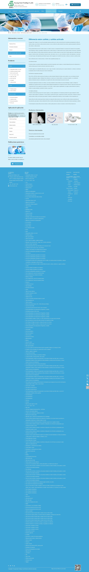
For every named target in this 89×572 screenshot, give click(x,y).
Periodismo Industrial (13, 46)
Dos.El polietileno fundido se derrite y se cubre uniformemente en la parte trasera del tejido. (43, 318)
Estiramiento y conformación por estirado (33, 445)
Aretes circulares (13, 90)
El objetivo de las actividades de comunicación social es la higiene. (38, 349)
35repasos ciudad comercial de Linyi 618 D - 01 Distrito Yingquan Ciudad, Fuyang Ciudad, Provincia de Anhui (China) (16, 179)
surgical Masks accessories (69, 174)
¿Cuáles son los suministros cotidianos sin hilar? (35, 412)
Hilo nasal (12, 102)
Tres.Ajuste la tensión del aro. (31, 387)
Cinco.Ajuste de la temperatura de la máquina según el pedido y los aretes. (40, 481)
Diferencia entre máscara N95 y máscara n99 (34, 545)
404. (26, 554)
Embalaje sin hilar (29, 209)
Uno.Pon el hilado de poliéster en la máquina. (34, 267)
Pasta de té (11, 134)
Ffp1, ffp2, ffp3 (13, 78)
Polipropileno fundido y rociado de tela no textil (35, 193)
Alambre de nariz (13, 99)
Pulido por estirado (29, 276)
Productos (15, 11)
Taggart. (27, 561)
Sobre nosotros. (22, 11)
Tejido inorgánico (29, 302)
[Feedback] (87, 387)
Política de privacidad (30, 558)
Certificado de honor (29, 283)
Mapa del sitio (28, 550)
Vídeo (42, 11)
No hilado (12, 80)
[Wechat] (87, 384)
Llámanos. (60, 11)
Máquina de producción (30, 202)
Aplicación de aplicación (33, 11)
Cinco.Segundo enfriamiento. (31, 489)
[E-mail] (87, 375)
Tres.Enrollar (28, 329)
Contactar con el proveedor (76, 5)
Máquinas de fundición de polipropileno (33, 220)
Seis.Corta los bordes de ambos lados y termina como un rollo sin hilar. (39, 512)
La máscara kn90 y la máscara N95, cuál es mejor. (35, 356)
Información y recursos (51, 11)
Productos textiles (29, 213)
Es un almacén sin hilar (30, 227)
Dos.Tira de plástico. (29, 327)
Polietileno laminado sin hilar (15, 71)
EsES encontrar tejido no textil (26, 32)
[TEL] (87, 378)
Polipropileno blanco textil (31, 200)
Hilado (10, 66)
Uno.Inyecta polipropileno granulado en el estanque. (36, 251)
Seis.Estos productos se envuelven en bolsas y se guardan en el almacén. (39, 521)
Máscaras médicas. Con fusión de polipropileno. (35, 218)
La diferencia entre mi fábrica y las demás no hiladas (36, 354)
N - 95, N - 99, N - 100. (14, 74)
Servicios (27, 400)
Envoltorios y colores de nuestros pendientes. (34, 536)
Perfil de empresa (29, 184)
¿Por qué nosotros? (29, 498)
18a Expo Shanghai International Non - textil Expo (35, 409)
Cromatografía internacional (31, 456)
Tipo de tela (28, 556)
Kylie (27, 231)
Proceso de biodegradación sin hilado (33, 549)
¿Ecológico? (28, 552)
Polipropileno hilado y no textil (15, 69)
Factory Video (28, 225)
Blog (10, 56)
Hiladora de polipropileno (30, 191)
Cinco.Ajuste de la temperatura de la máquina (34, 483)
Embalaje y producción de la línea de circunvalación (36, 216)
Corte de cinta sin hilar (30, 305)
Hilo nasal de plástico (14, 97)
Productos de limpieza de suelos (32, 501)
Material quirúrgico (13, 118)
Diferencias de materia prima (31, 414)
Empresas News (12, 43)
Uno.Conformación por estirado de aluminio (34, 274)
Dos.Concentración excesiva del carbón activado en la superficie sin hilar (39, 320)
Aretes (10, 85)
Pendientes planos (13, 88)
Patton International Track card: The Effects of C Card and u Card (38, 245)
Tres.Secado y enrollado (30, 385)
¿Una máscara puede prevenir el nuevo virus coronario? (39, 138)
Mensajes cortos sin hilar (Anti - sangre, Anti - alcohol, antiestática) (38, 242)
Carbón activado (13, 82)
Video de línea (28, 205)
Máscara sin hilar (29, 214)
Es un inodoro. (28, 222)
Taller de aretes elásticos (30, 291)
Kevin (27, 229)
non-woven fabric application (76, 174)
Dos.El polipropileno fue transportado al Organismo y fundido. (37, 309)
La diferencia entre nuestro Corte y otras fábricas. (35, 247)
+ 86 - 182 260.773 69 (60, 5)
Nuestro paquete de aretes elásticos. (32, 461)
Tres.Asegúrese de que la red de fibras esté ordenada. (36, 363)
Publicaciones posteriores (16, 142)
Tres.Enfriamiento (29, 394)
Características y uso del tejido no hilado (36, 136)
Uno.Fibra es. (28, 253)
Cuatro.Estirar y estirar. (30, 447)
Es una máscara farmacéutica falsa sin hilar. (34, 196)
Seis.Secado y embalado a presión (32, 525)
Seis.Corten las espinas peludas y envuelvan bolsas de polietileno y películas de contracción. (43, 514)
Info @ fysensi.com (42, 5)
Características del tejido (30, 352)
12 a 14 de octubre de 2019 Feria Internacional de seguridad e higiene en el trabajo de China (43, 347)
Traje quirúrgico (12, 122)
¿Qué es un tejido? (29, 510)
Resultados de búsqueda (30, 547)
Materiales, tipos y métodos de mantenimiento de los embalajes (38, 416)
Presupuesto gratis (18, 163)
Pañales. (11, 131)
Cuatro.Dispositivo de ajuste (31, 438)
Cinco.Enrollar (28, 469)
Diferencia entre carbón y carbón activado (40, 32)
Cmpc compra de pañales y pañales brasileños (34, 240)
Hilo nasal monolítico (14, 101)
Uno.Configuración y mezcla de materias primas (35, 273)
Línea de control (12, 94)
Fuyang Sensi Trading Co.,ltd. (19, 568)
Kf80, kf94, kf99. (13, 76)
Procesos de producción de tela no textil (36, 133)
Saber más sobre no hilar (30, 460)
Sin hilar (11, 128)
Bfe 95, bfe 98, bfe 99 (14, 73)
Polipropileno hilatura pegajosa (31, 204)
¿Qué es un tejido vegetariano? (31, 244)
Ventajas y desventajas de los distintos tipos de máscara (36, 249)
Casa (9, 11)
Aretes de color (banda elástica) (32, 411)
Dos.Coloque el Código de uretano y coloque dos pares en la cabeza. (39, 322)
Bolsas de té (28, 211)
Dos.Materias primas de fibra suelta (32, 311)
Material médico (12, 125)
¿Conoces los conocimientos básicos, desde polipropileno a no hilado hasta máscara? (42, 463)
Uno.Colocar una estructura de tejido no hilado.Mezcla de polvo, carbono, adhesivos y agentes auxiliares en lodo (45, 265)
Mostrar (10, 49)
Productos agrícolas (13, 137)
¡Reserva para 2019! (29, 238)
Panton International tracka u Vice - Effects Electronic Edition (37, 303)
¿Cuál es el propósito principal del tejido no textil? (35, 298)
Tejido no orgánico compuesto (31, 351)
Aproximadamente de (30, 300)
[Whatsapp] (87, 381)
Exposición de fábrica (30, 336)
